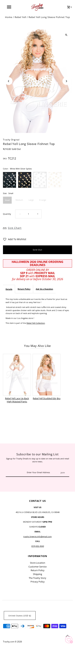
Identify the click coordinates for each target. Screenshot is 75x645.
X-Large (42, 200)
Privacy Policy (38, 581)
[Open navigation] (10, 7)
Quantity (7, 214)
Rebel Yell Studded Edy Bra (46, 398)
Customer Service (37, 566)
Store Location (37, 562)
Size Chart (14, 227)
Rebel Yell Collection (36, 323)
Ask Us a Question (44, 289)
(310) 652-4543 (37, 546)
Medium (19, 200)
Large (31, 200)
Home (8, 17)
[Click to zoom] (66, 35)
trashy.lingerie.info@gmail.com (37, 536)
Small (7, 200)
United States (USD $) (19, 615)
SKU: (5, 158)
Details (9, 289)
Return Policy (24, 289)
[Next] (66, 81)
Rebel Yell (20, 17)
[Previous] (9, 81)
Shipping (37, 574)
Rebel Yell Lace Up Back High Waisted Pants (17, 400)
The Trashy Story (37, 578)
